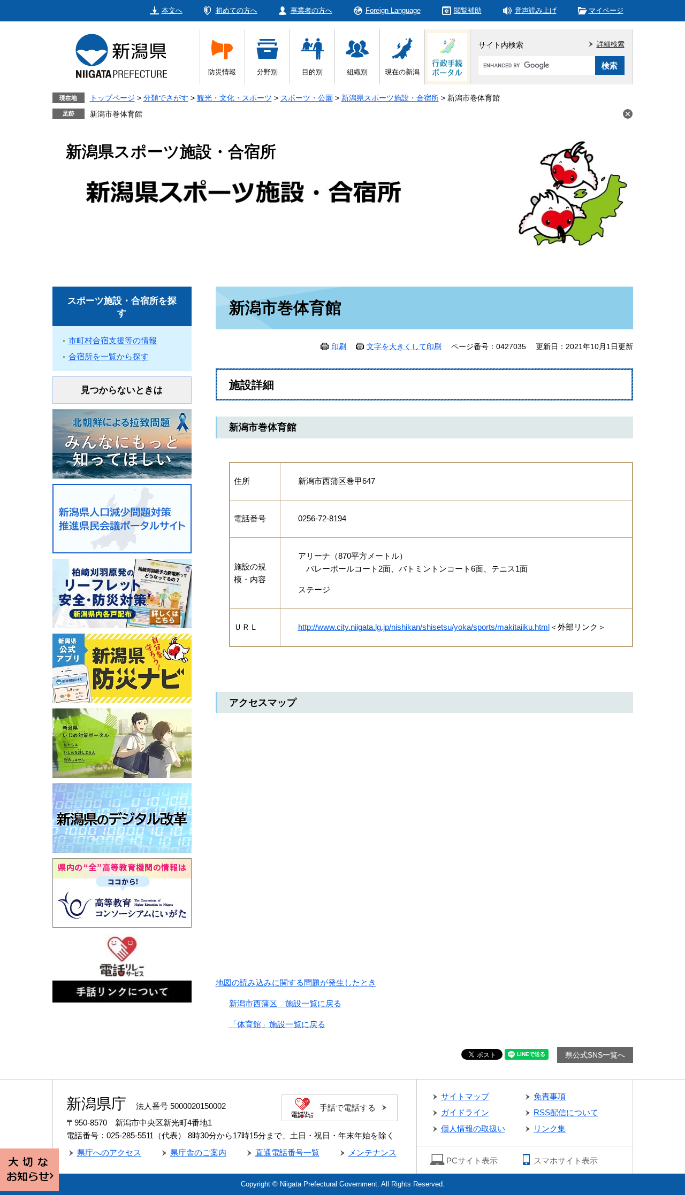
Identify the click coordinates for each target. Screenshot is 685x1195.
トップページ (112, 98)
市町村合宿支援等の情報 (112, 340)
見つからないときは (122, 390)
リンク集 (550, 1128)
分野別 (267, 72)
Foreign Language (393, 10)
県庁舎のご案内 (198, 1152)
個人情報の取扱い (473, 1128)
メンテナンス (372, 1152)
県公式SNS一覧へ (595, 1055)
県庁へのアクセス (109, 1152)
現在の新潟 (402, 72)
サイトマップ (465, 1096)
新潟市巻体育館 (116, 114)
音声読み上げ (536, 10)
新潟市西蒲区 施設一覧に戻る (285, 1003)
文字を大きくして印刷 (404, 346)
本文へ (172, 10)
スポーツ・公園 (306, 98)
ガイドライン (465, 1112)
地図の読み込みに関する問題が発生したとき (296, 982)
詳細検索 (611, 44)
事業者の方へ (311, 10)
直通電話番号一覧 (287, 1152)
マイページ (606, 10)
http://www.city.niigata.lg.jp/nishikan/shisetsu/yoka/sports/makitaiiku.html (424, 626)
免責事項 (550, 1096)
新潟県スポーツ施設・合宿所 (390, 98)
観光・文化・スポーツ (234, 98)
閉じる (628, 114)
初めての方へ (236, 10)
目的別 (312, 72)
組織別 (357, 72)
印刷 (338, 346)
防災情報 (222, 72)
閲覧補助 (468, 10)
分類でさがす (165, 98)
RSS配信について (566, 1112)
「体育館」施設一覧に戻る (277, 1024)
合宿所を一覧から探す (108, 356)
